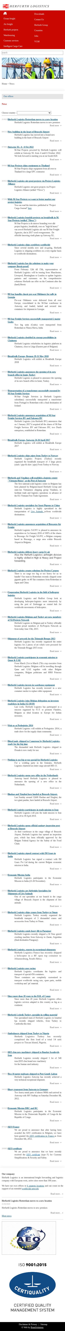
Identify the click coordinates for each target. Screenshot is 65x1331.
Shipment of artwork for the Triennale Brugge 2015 (31, 638)
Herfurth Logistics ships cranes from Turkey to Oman (33, 912)
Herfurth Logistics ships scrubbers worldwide (29, 244)
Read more (55, 125)
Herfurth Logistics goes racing (22, 968)
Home (4, 84)
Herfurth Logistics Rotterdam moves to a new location (33, 119)
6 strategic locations (35, 1186)
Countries (38, 30)
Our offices (8, 96)
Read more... (56, 1194)
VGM (37, 41)
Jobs (36, 36)
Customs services (11, 40)
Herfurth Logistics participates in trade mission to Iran (33, 810)
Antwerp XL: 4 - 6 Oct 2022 (21, 147)
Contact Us (39, 19)
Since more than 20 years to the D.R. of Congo (29, 996)
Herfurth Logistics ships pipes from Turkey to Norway (33, 455)
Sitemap (43, 1324)
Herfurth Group (41, 25)
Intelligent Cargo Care (13, 46)
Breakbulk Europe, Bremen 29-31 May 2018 (28, 356)
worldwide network (30, 1188)
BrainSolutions (37, 1327)
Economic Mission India (19, 875)
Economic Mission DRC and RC (23, 1108)
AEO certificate (15, 1148)
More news (7, 1216)
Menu (60, 6)
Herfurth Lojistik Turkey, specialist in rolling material (32, 1015)
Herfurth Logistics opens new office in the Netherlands (33, 775)
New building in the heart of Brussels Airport (28, 132)
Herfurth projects (11, 29)
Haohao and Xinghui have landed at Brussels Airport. (33, 794)
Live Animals (38, 511)
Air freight (8, 24)
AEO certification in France (42, 1136)
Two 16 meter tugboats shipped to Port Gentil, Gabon (32, 1074)
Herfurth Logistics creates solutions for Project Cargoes (33, 570)
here (30, 208)
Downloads (39, 14)
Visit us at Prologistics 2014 (20, 725)
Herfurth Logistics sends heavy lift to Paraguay (29, 931)
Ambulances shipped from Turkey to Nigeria (28, 1033)
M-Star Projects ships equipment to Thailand (29, 165)
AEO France (13, 1127)
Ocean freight (9, 18)
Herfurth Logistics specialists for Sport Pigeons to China (34, 505)
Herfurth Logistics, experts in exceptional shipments (32, 949)
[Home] (17, 13)
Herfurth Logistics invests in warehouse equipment (31, 685)
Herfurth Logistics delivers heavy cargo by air (29, 552)
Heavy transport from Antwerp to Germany (28, 1089)
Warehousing (9, 35)
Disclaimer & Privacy (28, 1324)
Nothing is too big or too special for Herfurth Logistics (33, 760)
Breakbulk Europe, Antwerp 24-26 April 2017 (29, 440)
